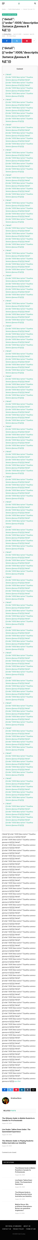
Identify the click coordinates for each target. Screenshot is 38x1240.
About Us (27, 1226)
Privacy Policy (18, 1229)
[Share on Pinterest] (27, 41)
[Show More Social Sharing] (34, 41)
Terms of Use (31, 1229)
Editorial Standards (13, 1226)
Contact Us (6, 1229)
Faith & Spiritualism (9, 14)
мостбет (17, 1081)
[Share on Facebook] (7, 41)
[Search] (35, 3)
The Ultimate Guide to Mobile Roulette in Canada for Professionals (25, 1170)
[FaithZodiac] (19, 3)
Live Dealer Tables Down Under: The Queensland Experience (23, 1182)
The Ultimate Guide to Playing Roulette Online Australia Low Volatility (23, 1194)
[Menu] (3, 3)
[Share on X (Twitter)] (17, 41)
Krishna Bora (7, 34)
